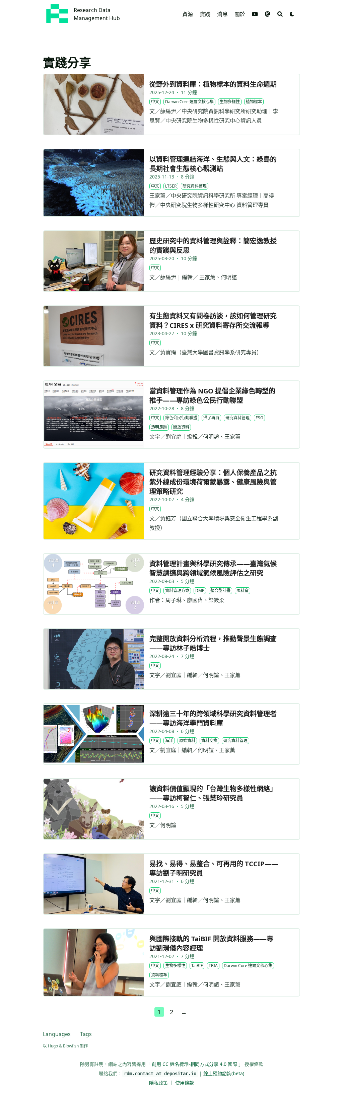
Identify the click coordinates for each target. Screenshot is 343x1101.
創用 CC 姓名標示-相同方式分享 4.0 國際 (194, 1064)
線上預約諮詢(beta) (223, 1073)
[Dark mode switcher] (292, 14)
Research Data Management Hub (97, 14)
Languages (57, 1034)
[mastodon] (268, 14)
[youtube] (255, 14)
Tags (86, 1034)
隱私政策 (159, 1083)
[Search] (280, 14)
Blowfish (71, 1046)
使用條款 (184, 1083)
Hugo (53, 1046)
